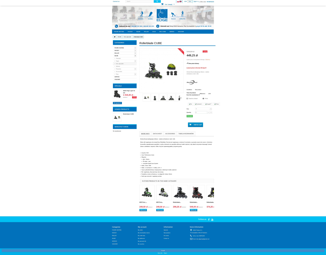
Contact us (116, 1)
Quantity (189, 112)
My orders (140, 230)
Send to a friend (193, 98)
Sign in (196, 1)
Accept (163, 250)
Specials (118, 86)
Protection (118, 69)
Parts (117, 74)
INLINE (138, 31)
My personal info (142, 241)
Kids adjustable (120, 63)
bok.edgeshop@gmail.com (202, 239)
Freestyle (118, 58)
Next (181, 98)
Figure (117, 61)
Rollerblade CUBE (128, 114)
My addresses (141, 238)
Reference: (202, 93)
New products (167, 232)
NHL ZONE (162, 31)
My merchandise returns (144, 232)
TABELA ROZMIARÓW (186, 134)
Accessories (119, 71)
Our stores (166, 235)
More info (145, 134)
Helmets (118, 66)
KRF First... (159, 202)
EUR (185, 1)
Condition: (189, 89)
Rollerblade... (177, 202)
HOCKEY (130, 31)
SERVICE (172, 31)
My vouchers (141, 244)
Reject (165, 253)
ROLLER (146, 31)
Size (188, 109)
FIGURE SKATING (119, 31)
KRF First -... (143, 202)
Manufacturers (121, 127)
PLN (190, 1)
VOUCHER (181, 31)
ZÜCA (154, 31)
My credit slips (141, 235)
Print (206, 98)
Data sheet (157, 134)
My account (142, 227)
